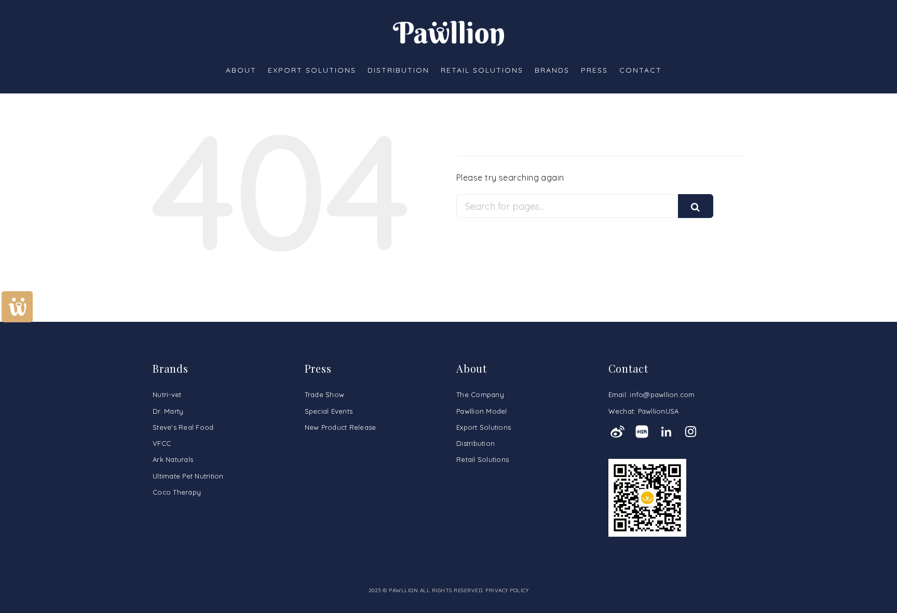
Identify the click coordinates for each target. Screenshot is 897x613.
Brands (552, 70)
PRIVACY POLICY (506, 590)
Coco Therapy (177, 492)
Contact (640, 70)
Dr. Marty (168, 411)
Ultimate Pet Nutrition (188, 476)
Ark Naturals (173, 459)
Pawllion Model (481, 411)
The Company (480, 394)
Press (594, 70)
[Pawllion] (448, 32)
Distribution (398, 70)
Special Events (329, 411)
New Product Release (340, 427)
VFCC (162, 443)
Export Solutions (312, 70)
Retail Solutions (482, 70)
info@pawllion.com (662, 394)
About (241, 70)
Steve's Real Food (183, 427)
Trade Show (325, 394)
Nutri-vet (167, 394)
